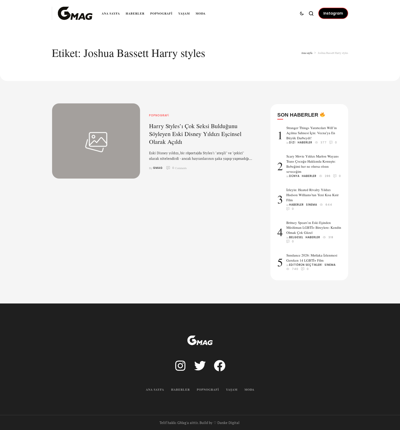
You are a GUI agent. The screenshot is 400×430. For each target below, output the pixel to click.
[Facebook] (219, 365)
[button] (333, 13)
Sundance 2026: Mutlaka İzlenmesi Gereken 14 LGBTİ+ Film (311, 258)
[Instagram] (180, 365)
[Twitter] (200, 365)
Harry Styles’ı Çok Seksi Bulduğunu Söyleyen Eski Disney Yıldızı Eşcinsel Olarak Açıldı (195, 133)
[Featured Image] (96, 141)
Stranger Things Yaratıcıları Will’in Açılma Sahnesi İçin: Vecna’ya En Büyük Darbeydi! (311, 132)
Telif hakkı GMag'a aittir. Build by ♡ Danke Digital (199, 422)
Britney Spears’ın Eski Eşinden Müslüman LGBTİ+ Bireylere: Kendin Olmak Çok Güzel (313, 227)
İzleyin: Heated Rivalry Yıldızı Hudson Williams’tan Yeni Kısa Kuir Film (312, 194)
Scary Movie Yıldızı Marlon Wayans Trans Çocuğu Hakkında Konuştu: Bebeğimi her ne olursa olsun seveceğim (312, 163)
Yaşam (184, 13)
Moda (201, 13)
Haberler (135, 13)
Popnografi (161, 13)
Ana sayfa (111, 13)
